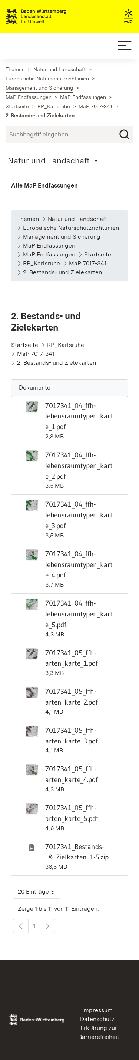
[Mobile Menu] (124, 45)
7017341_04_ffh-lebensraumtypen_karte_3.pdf (79, 515)
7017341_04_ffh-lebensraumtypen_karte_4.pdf (79, 564)
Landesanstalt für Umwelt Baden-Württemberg (49, 16)
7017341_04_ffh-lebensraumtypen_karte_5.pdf (79, 614)
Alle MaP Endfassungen (44, 185)
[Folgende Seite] (47, 926)
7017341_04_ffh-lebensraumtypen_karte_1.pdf (79, 416)
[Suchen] (124, 134)
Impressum (97, 1010)
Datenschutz (97, 1019)
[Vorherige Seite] (21, 926)
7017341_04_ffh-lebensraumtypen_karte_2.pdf (79, 465)
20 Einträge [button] (39, 893)
